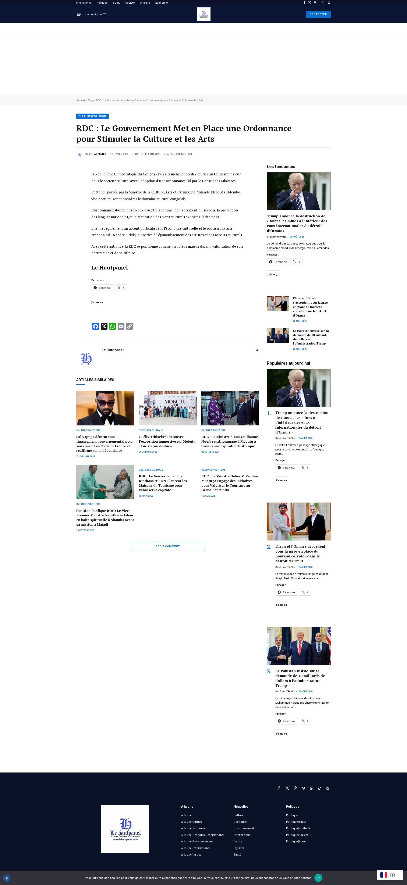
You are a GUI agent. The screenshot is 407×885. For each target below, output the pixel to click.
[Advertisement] (203, 63)
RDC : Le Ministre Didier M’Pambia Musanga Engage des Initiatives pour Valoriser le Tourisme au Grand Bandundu (229, 483)
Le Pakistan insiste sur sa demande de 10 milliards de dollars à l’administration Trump (311, 337)
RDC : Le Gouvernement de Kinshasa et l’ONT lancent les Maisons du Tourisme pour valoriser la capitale (163, 483)
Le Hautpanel (98, 154)
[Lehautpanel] (203, 14)
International (83, 2)
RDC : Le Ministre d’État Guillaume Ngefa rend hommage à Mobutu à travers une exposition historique (229, 441)
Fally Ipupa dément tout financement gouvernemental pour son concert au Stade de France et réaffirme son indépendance (104, 444)
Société (130, 2)
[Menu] (79, 14)
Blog (91, 100)
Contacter (318, 14)
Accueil (80, 100)
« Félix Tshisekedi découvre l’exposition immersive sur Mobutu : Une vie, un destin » (167, 441)
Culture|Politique (92, 116)
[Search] (329, 2)
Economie (161, 2)
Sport (116, 2)
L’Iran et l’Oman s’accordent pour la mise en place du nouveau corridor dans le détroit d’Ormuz (310, 306)
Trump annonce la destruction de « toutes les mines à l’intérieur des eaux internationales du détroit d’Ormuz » (297, 223)
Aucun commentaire (179, 154)
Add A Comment (168, 546)
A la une (145, 2)
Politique (102, 2)
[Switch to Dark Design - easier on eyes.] (323, 2)
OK (318, 877)
